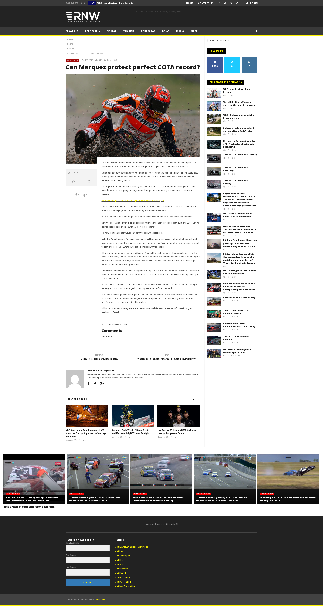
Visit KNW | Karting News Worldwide (131, 547)
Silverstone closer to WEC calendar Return (237, 312)
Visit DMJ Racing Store (125, 586)
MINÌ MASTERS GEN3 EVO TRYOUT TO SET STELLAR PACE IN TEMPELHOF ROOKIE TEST (239, 229)
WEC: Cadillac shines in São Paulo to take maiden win (237, 215)
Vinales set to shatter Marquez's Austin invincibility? (166, 357)
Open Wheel (92, 31)
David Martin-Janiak (104, 60)
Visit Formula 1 (122, 573)
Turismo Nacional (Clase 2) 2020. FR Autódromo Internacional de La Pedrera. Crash (94, 499)
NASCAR (112, 31)
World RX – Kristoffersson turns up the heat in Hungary (122, 3)
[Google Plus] (238, 3)
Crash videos (13, 494)
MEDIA (180, 31)
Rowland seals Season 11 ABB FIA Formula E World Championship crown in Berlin (239, 286)
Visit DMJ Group (122, 577)
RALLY (166, 31)
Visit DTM (119, 560)
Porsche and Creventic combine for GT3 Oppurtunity (239, 325)
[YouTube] (225, 3)
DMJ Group (100, 600)
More (194, 31)
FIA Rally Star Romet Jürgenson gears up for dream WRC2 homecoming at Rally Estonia (240, 243)
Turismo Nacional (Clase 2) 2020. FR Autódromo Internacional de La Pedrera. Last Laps (158, 499)
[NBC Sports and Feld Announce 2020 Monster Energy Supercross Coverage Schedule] (87, 416)
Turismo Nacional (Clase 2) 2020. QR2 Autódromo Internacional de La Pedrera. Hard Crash (32, 499)
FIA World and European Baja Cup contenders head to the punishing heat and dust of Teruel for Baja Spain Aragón (239, 259)
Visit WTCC (120, 564)
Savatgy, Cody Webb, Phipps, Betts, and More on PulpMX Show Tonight (131, 432)
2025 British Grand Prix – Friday (240, 154)
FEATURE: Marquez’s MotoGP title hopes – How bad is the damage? (133, 200)
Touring (128, 31)
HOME (189, 3)
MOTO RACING (73, 60)
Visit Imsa (119, 551)
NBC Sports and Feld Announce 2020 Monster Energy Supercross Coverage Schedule (86, 433)
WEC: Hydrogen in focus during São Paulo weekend (239, 272)
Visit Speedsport (122, 556)
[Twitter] (231, 3)
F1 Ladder (72, 31)
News (92, 3)
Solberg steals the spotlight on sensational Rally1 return (238, 129)
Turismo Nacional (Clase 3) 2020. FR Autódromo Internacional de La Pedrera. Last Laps (221, 499)
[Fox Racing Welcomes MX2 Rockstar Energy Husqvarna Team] (178, 416)
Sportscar (148, 31)
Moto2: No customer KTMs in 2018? (99, 357)
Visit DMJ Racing (123, 582)
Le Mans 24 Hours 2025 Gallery (239, 297)
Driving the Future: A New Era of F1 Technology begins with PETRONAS (239, 144)
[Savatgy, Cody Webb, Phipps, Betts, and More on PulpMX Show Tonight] (133, 416)
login (254, 3)
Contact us (206, 3)
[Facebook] (219, 3)
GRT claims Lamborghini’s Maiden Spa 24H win (237, 351)
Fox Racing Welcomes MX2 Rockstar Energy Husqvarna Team (176, 432)
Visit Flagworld (121, 569)
